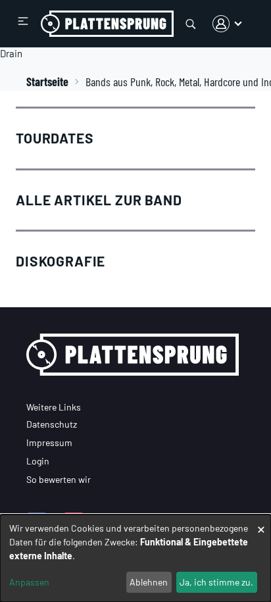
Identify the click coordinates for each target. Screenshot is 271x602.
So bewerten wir (58, 479)
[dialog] (135, 558)
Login (37, 460)
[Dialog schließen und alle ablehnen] (261, 522)
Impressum (49, 442)
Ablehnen (149, 582)
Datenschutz (51, 424)
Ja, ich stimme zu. (216, 582)
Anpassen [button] (29, 582)
